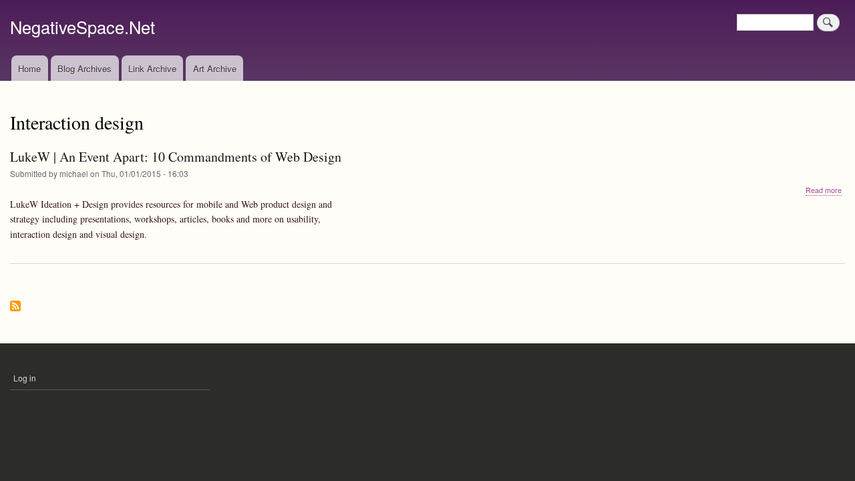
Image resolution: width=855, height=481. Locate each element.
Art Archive (214, 68)
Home (29, 68)
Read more (824, 190)
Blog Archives (84, 68)
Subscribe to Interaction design (15, 307)
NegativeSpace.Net (82, 27)
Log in (24, 377)
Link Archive (152, 68)
